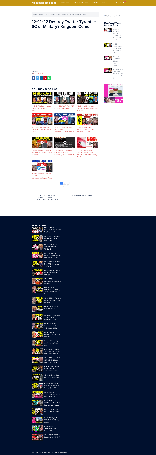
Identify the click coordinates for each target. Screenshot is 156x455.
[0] (123, 2)
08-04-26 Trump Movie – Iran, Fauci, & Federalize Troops (52, 317)
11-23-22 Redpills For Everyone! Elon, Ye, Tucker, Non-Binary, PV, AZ (86, 129)
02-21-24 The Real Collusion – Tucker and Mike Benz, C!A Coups (42, 108)
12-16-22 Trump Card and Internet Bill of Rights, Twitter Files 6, (41, 129)
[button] (112, 3)
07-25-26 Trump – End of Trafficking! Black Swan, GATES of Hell (52, 360)
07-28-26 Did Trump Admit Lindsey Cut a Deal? (51, 343)
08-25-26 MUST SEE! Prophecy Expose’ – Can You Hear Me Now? (52, 230)
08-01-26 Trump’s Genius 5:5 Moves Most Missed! (52, 334)
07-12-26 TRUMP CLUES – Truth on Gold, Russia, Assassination (52, 403)
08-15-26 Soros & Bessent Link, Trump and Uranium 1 (52, 281)
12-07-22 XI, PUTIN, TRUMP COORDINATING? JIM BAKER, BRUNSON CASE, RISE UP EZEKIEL (47, 198)
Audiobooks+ (77, 2)
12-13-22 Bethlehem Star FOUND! (81, 195)
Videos (41, 14)
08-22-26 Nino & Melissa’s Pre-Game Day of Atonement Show (118, 74)
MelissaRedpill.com (44, 2)
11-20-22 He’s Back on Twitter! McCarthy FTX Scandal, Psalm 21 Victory (42, 153)
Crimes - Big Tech (38, 73)
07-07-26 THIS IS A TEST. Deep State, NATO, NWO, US (51, 429)
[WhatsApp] (49, 78)
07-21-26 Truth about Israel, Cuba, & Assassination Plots (51, 369)
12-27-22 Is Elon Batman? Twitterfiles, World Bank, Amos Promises (87, 108)
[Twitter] (37, 78)
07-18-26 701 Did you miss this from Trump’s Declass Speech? (51, 386)
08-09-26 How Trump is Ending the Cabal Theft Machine (52, 300)
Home (35, 14)
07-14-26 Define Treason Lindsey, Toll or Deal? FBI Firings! (52, 394)
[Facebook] (33, 78)
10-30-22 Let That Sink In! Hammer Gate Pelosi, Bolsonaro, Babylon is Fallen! (64, 153)
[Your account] (120, 2)
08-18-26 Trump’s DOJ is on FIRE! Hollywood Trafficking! (52, 264)
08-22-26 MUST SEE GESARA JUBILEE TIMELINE (116, 61)
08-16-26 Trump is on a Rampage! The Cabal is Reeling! (52, 272)
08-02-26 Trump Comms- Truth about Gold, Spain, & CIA (51, 326)
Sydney (64, 452)
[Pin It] (45, 78)
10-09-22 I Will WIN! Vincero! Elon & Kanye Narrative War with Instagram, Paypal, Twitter (42, 176)
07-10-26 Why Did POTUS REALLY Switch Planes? (52, 420)
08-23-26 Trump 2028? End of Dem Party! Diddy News (117, 48)
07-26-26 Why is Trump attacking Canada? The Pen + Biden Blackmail (52, 352)
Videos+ (104, 2)
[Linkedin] (41, 78)
